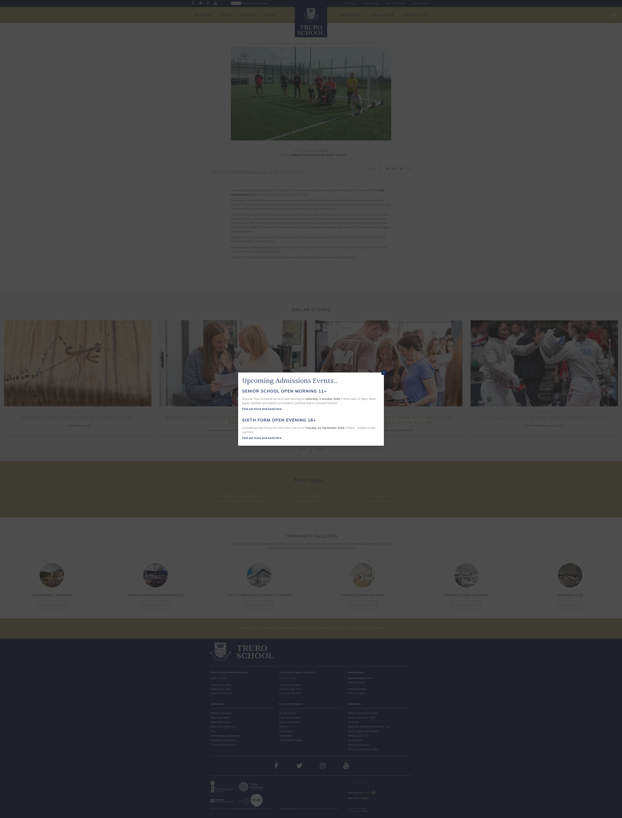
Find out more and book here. (262, 409)
